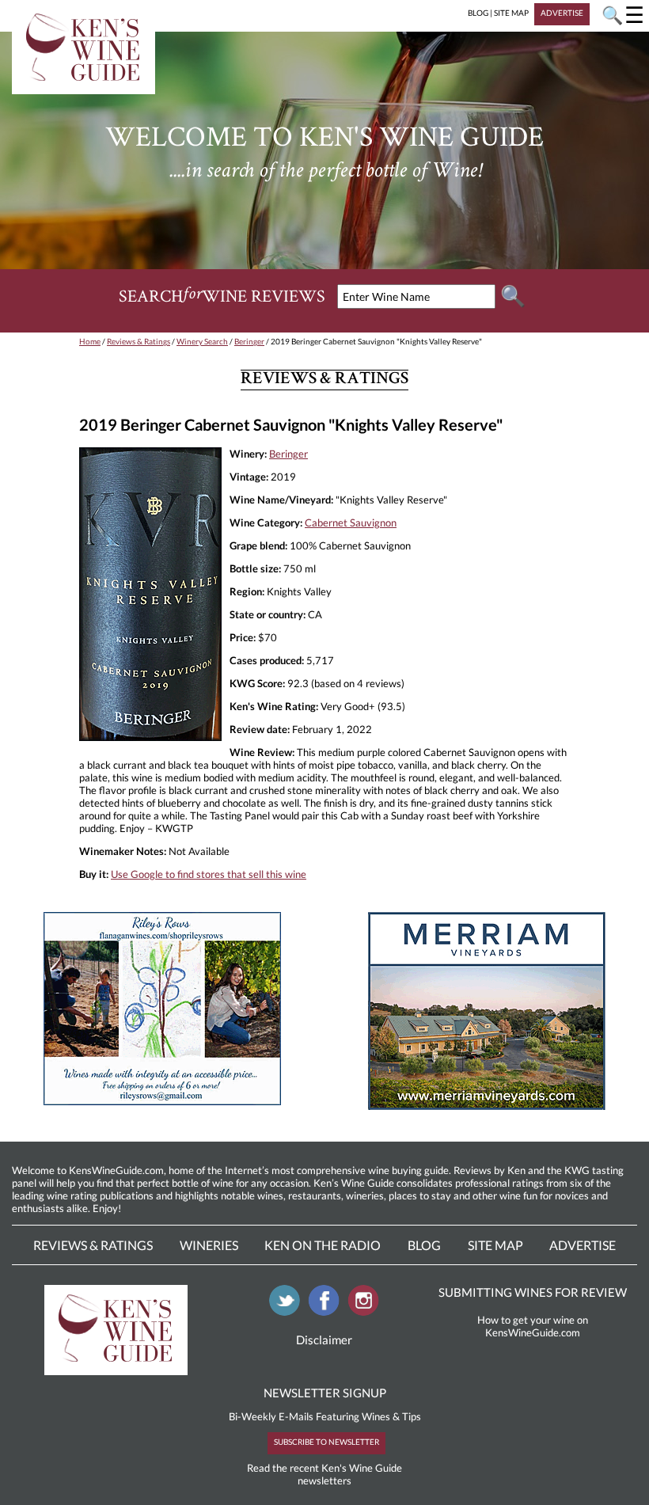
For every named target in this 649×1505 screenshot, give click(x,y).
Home (90, 341)
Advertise (582, 1244)
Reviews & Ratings (138, 341)
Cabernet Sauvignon (351, 522)
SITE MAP (511, 12)
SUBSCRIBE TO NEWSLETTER (326, 1441)
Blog (424, 1244)
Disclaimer (324, 1339)
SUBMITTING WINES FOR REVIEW (532, 1292)
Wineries (209, 1244)
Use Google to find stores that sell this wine (208, 874)
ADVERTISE (562, 12)
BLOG (478, 12)
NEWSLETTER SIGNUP (325, 1392)
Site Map (495, 1244)
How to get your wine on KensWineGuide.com (532, 1326)
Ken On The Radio (322, 1244)
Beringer (249, 341)
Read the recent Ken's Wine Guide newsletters (324, 1474)
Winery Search (202, 341)
